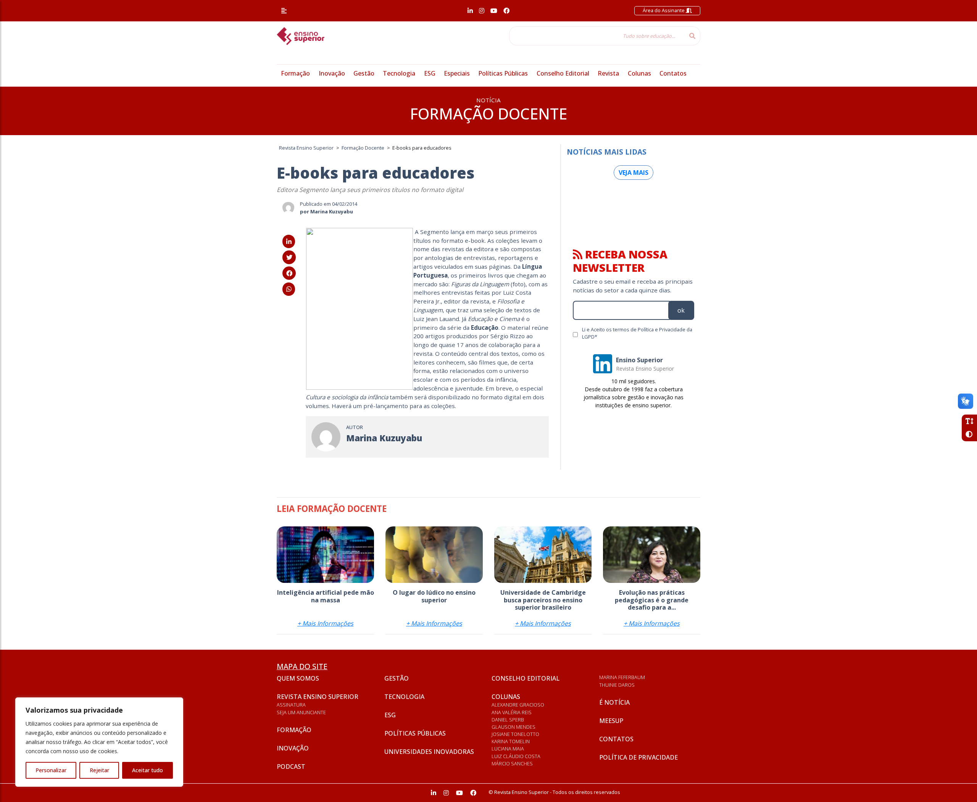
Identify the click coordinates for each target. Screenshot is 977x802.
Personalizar (50, 770)
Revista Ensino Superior (317, 696)
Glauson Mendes (513, 726)
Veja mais (633, 172)
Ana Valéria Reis (512, 712)
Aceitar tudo (147, 770)
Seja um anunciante (301, 712)
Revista (608, 73)
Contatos (673, 73)
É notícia (614, 702)
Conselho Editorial (563, 73)
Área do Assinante (664, 10)
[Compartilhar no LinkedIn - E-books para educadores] (288, 241)
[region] (99, 742)
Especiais (457, 73)
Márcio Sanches (512, 763)
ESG (429, 73)
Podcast (291, 766)
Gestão (363, 73)
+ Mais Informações (325, 623)
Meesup (611, 720)
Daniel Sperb (508, 719)
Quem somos (298, 678)
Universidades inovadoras (429, 751)
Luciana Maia (508, 748)
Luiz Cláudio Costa (516, 756)
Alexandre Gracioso (518, 704)
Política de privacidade (638, 757)
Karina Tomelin (511, 741)
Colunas (639, 73)
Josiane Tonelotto (515, 734)
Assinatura (291, 704)
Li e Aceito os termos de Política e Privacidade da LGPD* (637, 333)
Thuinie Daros (617, 684)
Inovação (332, 73)
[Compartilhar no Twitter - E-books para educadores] (289, 257)
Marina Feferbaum (622, 677)
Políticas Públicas (503, 73)
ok (681, 310)
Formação (295, 73)
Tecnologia (399, 73)
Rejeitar (99, 770)
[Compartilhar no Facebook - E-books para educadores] (289, 273)
